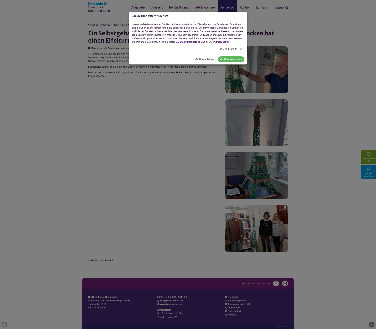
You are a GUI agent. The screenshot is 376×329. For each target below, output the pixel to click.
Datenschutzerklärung (188, 41)
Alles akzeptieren (232, 59)
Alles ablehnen (206, 59)
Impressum (222, 41)
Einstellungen (230, 48)
